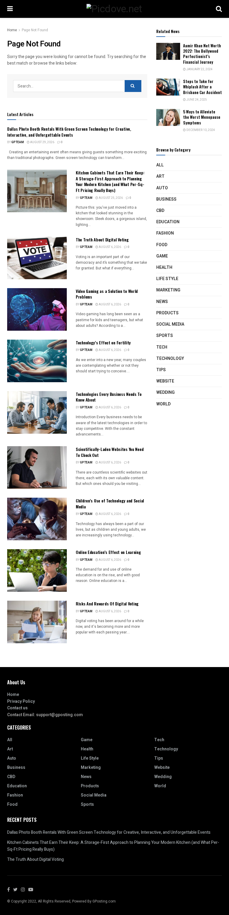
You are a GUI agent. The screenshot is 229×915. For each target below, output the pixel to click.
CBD (160, 210)
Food (161, 245)
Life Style (167, 279)
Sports (164, 335)
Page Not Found (35, 30)
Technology (170, 358)
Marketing (168, 290)
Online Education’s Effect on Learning (108, 552)
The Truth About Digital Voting (102, 239)
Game (162, 256)
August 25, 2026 (110, 198)
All (160, 165)
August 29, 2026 (42, 142)
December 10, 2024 (200, 130)
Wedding (165, 392)
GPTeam (17, 142)
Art (160, 176)
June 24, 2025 (196, 100)
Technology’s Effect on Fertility (103, 342)
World (163, 404)
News (162, 302)
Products (167, 313)
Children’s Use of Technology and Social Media (110, 503)
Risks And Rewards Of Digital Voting (107, 603)
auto (162, 188)
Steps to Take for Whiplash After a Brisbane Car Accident (202, 86)
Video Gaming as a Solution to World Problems (107, 294)
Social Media (170, 324)
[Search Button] (133, 86)
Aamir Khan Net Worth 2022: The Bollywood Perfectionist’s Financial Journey (202, 54)
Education (168, 222)
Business (166, 199)
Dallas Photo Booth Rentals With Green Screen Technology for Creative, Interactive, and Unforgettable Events (69, 132)
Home (12, 30)
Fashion (165, 233)
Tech (161, 347)
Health (164, 267)
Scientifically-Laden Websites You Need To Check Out (109, 452)
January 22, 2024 (199, 69)
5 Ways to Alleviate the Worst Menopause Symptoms (201, 117)
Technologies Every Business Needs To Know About (109, 397)
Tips (161, 370)
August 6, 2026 (109, 247)
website (165, 381)
